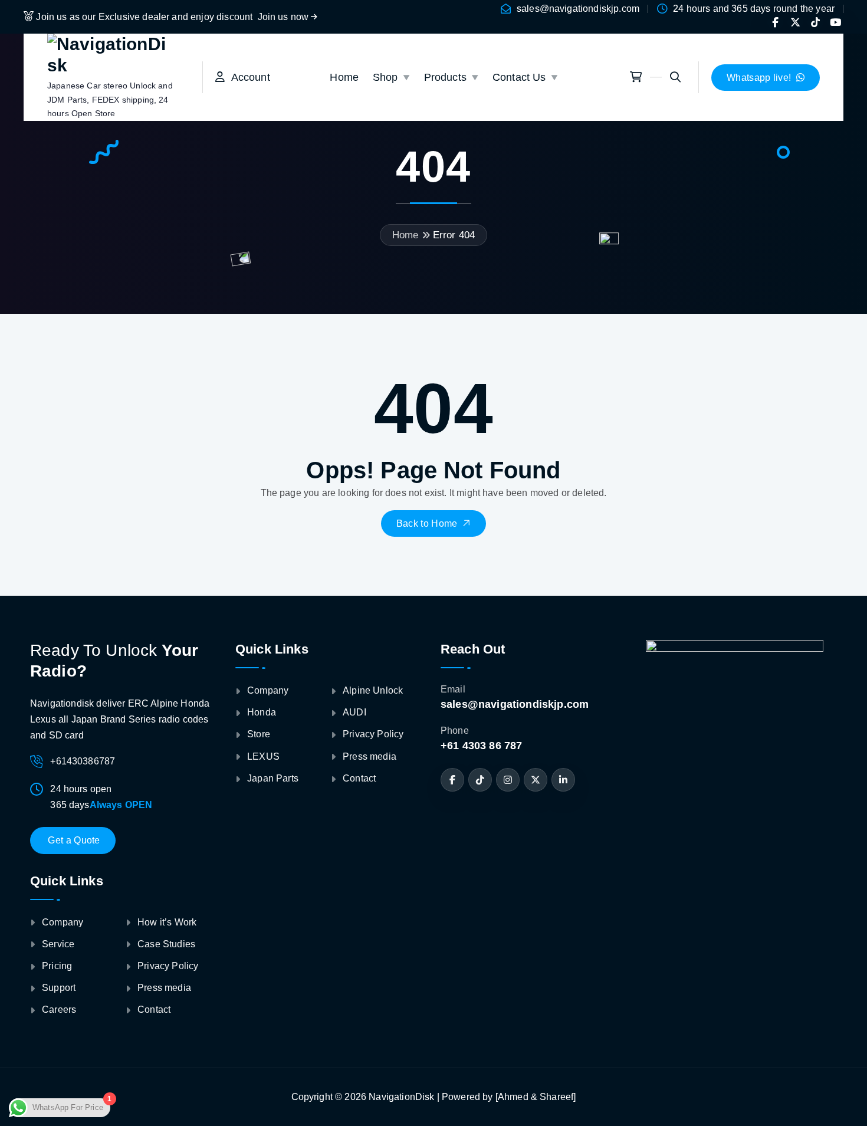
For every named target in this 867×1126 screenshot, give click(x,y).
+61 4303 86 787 (481, 745)
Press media (164, 988)
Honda (261, 712)
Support (58, 988)
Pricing (57, 966)
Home (344, 77)
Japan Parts (272, 778)
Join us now (284, 17)
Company (62, 922)
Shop (385, 77)
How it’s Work (166, 922)
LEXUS (263, 756)
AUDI (354, 712)
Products (445, 77)
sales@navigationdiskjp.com (578, 9)
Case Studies (166, 944)
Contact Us (519, 77)
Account (247, 77)
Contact (153, 1009)
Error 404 (454, 235)
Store (258, 734)
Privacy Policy (167, 966)
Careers (59, 1009)
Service (58, 944)
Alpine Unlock (373, 690)
